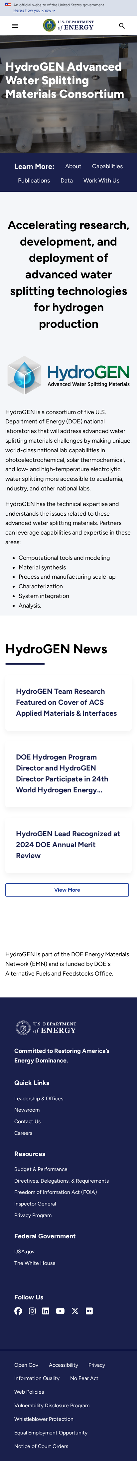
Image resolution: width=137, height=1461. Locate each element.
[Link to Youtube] (60, 1311)
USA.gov (24, 1251)
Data (67, 180)
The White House (35, 1263)
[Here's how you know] (68, 8)
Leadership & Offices (38, 1098)
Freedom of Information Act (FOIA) (55, 1192)
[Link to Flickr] (89, 1311)
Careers (23, 1133)
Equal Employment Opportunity (50, 1432)
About (73, 166)
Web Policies (29, 1392)
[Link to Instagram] (32, 1311)
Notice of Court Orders (41, 1446)
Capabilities (107, 166)
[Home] (68, 31)
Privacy (96, 1365)
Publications (34, 180)
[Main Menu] (15, 26)
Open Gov (26, 1365)
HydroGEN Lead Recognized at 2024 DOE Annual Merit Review (68, 844)
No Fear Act (84, 1378)
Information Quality (37, 1378)
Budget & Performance (41, 1169)
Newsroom (27, 1110)
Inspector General (35, 1204)
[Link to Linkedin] (45, 1311)
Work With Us (101, 180)
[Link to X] (75, 1311)
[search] (122, 26)
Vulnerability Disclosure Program (51, 1405)
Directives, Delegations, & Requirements (61, 1181)
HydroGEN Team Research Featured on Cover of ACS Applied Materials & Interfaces (66, 702)
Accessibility (63, 1365)
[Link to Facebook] (18, 1311)
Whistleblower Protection (43, 1419)
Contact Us (27, 1121)
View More (67, 890)
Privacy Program (33, 1215)
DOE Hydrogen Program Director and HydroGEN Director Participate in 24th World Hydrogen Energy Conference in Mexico (62, 774)
